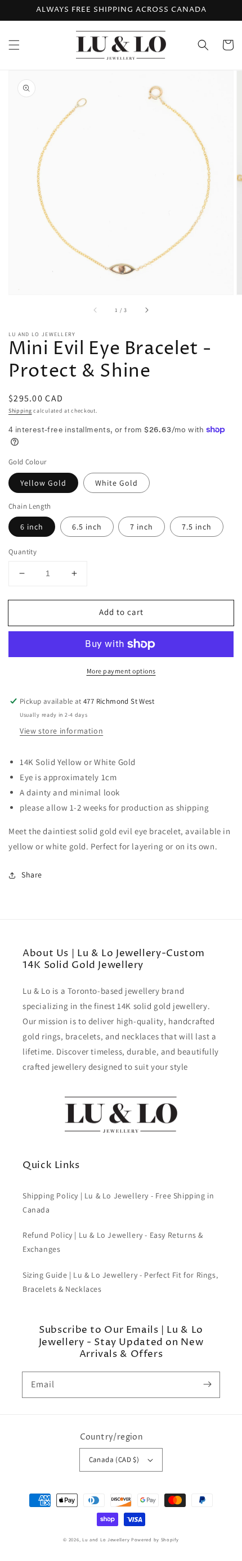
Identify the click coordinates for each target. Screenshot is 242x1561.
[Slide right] (146, 310)
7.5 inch (197, 527)
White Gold (116, 483)
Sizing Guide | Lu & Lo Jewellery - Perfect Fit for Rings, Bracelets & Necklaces (120, 1282)
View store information (61, 731)
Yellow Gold (43, 483)
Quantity (22, 551)
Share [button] (31, 875)
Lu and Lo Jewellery (105, 1539)
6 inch (31, 527)
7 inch (141, 527)
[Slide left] (95, 310)
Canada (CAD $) (114, 1459)
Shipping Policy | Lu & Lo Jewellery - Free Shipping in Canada (118, 1203)
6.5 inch (87, 527)
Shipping (20, 410)
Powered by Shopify (155, 1539)
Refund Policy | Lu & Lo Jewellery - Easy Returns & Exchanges (113, 1242)
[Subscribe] (207, 1384)
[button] (14, 45)
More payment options (121, 671)
